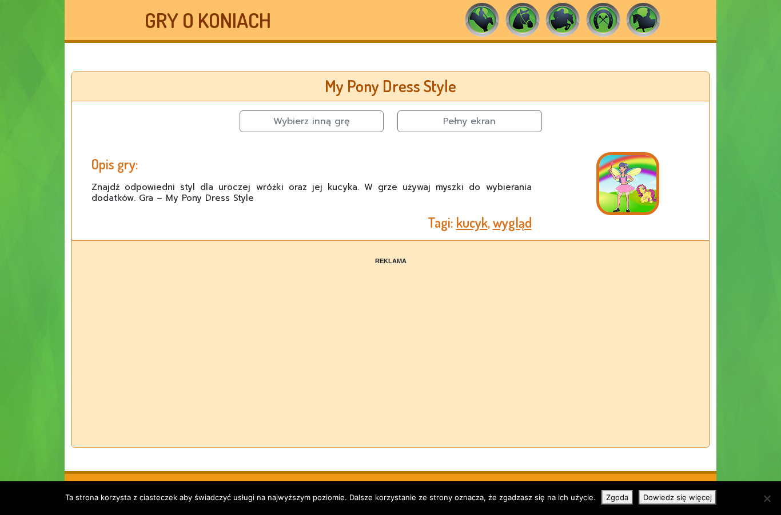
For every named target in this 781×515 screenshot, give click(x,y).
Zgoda (617, 497)
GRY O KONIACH (208, 20)
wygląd (512, 222)
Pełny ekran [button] (469, 121)
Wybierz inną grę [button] (311, 121)
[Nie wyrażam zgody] (766, 498)
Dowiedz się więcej (677, 497)
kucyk (472, 222)
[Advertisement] (390, 346)
